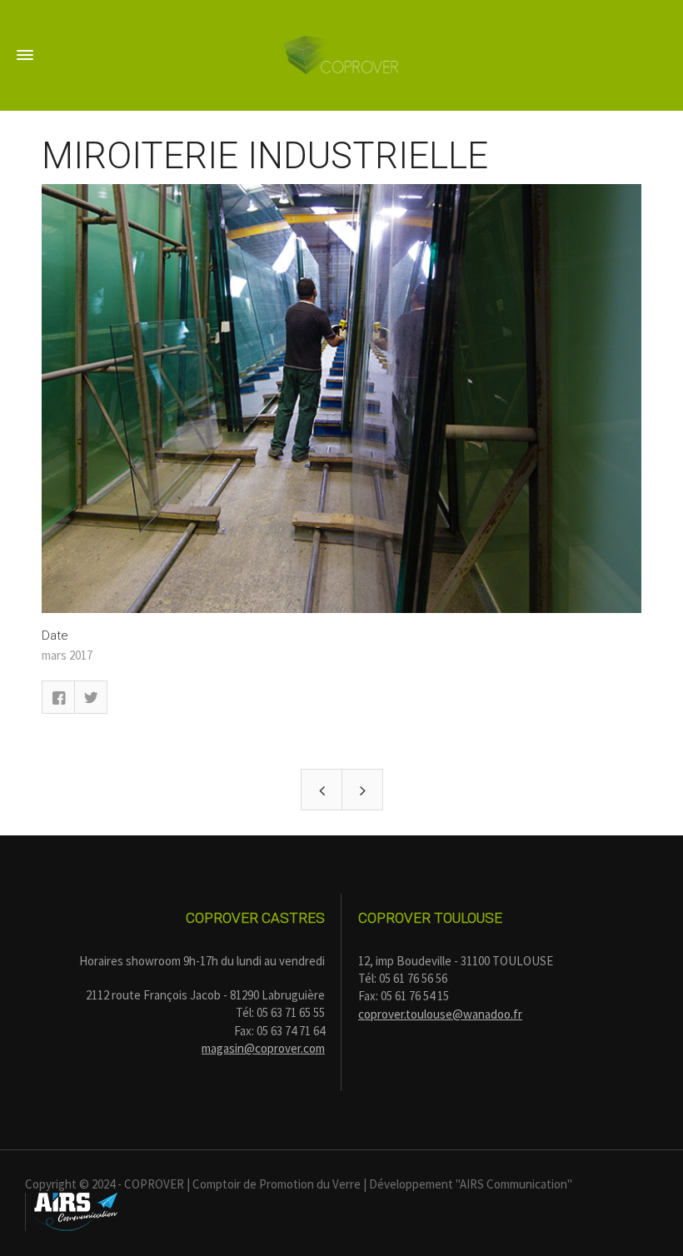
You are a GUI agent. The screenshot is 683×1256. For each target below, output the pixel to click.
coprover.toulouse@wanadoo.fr (440, 1014)
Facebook (58, 697)
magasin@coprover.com (263, 1048)
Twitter (90, 697)
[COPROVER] (342, 54)
